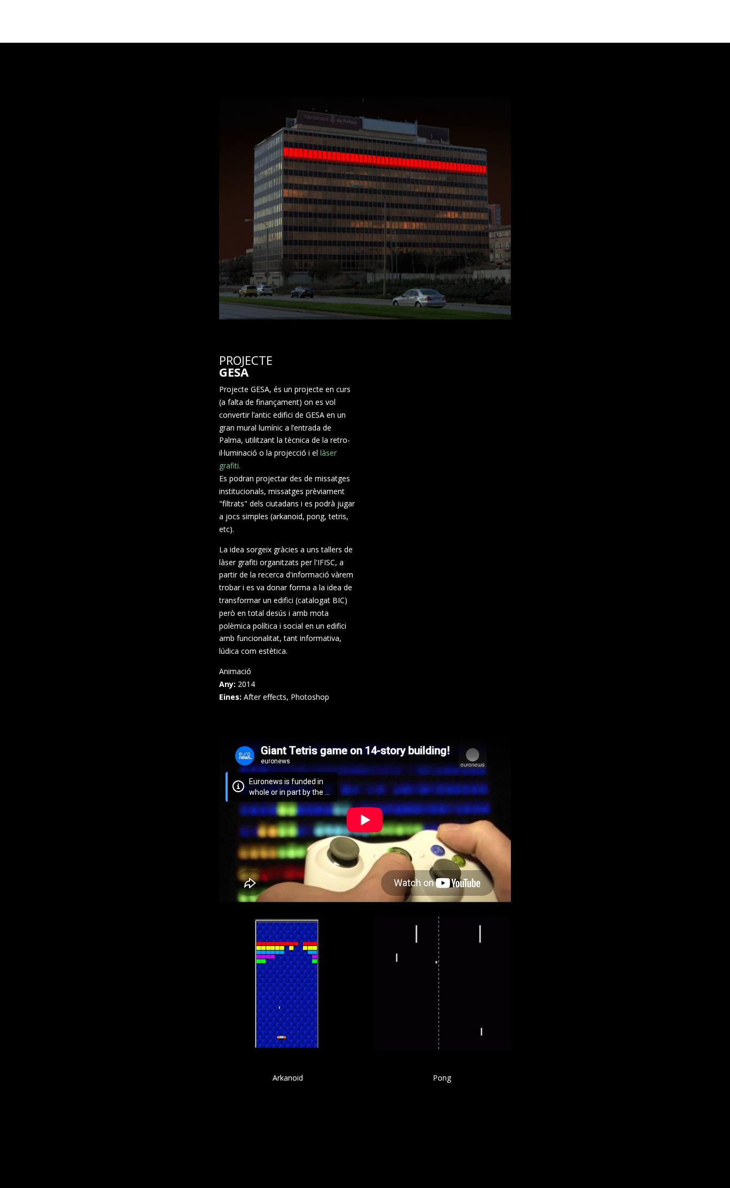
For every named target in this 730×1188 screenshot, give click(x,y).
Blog (649, 22)
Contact (693, 22)
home (610, 22)
